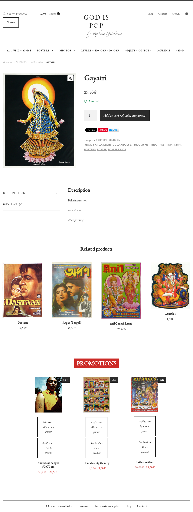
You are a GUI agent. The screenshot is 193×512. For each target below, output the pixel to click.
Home (9, 62)
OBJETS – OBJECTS (138, 50)
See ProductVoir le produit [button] (22, 281)
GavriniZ (163, 50)
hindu (154, 144)
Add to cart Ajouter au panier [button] (23, 305)
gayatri (106, 144)
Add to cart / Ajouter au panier (125, 115)
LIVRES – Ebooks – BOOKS (100, 50)
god (115, 144)
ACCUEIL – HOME (19, 50)
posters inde (117, 149)
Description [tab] (14, 193)
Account (176, 13)
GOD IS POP (96, 21)
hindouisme (140, 144)
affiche (95, 144)
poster (102, 149)
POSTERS (43, 50)
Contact (162, 13)
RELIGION (37, 62)
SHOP (180, 50)
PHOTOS (65, 50)
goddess (125, 144)
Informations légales (107, 506)
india (169, 144)
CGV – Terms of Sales (59, 506)
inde (162, 144)
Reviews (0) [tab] (13, 204)
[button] (70, 78)
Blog (150, 13)
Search (11, 22)
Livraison (83, 506)
